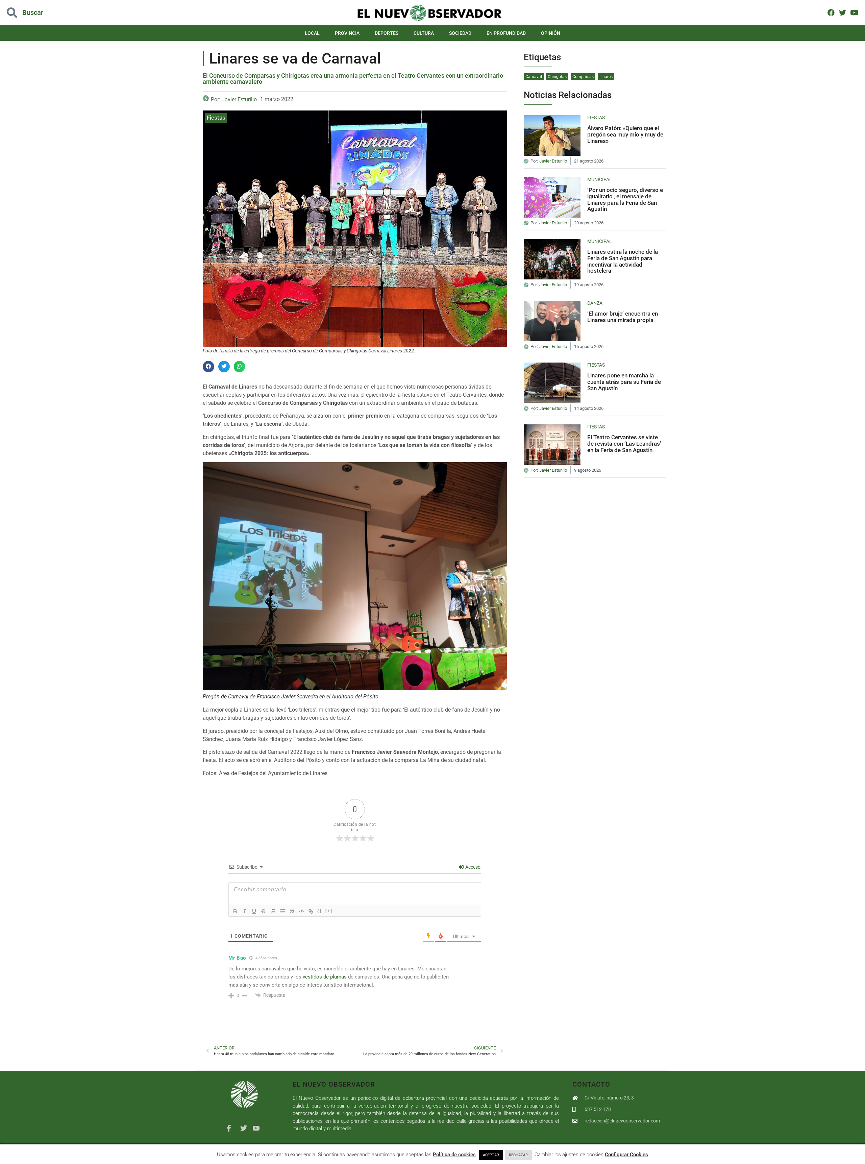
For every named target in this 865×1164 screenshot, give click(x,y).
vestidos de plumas (325, 977)
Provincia (347, 33)
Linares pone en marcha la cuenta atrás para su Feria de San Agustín (624, 381)
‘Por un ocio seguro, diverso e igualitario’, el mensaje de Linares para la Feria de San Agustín (625, 199)
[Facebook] (831, 12)
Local (312, 33)
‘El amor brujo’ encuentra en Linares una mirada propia (622, 316)
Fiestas (216, 117)
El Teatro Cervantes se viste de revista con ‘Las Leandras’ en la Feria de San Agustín (624, 443)
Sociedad (460, 33)
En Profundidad (506, 33)
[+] (329, 910)
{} (319, 910)
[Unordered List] (282, 911)
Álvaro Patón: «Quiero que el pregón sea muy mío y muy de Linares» (625, 134)
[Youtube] (854, 12)
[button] (86, 12)
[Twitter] (842, 12)
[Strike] (263, 911)
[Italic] (244, 911)
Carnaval (533, 76)
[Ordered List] (273, 911)
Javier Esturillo (239, 99)
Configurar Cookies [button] (626, 1154)
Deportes (386, 33)
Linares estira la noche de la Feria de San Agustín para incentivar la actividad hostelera (622, 261)
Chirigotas (557, 76)
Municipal (599, 179)
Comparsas (583, 76)
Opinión (550, 33)
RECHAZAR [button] (518, 1155)
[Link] (311, 911)
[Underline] (254, 911)
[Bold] (235, 911)
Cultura (424, 33)
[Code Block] (301, 911)
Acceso (472, 867)
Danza (594, 303)
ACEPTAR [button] (491, 1155)
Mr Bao (237, 958)
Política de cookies (454, 1154)
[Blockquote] (292, 911)
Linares (606, 76)
